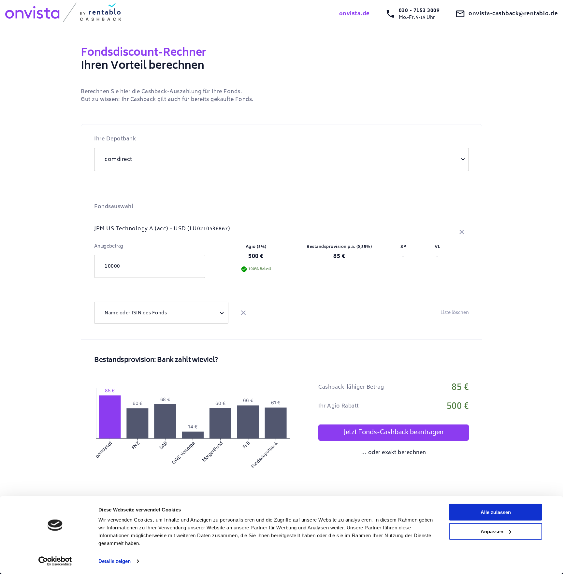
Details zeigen (114, 561)
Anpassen (492, 531)
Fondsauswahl (113, 206)
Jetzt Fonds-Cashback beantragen (393, 432)
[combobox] (161, 313)
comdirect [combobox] (118, 159)
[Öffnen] (222, 312)
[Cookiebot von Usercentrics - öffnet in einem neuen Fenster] (55, 561)
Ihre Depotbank (115, 138)
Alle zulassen (496, 512)
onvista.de (354, 13)
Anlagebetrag (108, 246)
